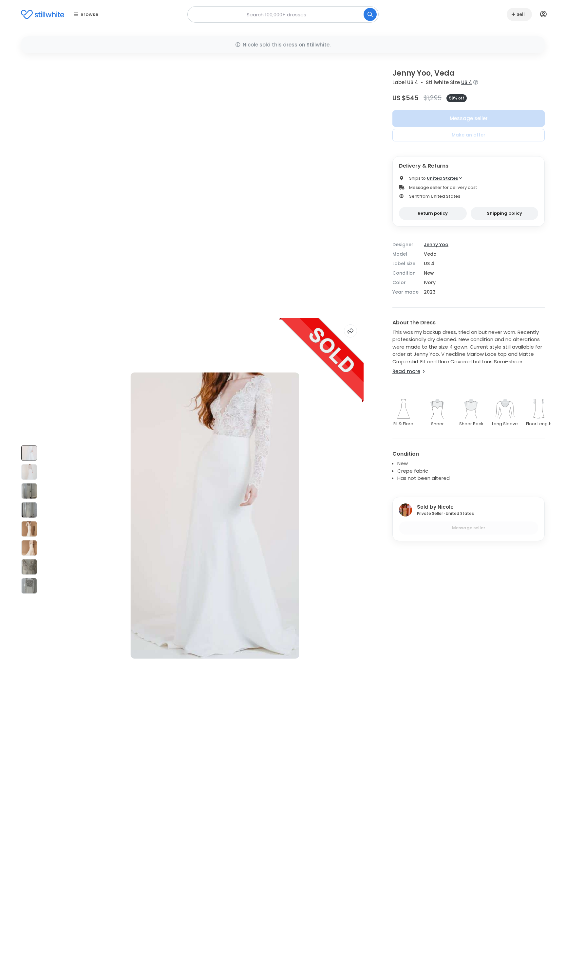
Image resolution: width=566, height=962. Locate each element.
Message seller (469, 118)
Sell (521, 14)
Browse (89, 14)
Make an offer (468, 135)
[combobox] (283, 14)
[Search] (370, 14)
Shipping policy (504, 213)
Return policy (433, 213)
